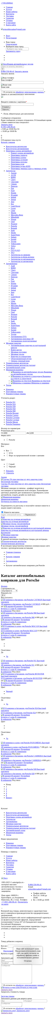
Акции (4, 477)
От (2, 433)
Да (7, 656)
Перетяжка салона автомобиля (19, 817)
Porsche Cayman (12, 420)
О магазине (11, 23)
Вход (8, 36)
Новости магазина (11, 512)
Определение (11, 44)
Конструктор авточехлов (16, 813)
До (28, 433)
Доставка (10, 16)
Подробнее (28, 606)
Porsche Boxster (12, 413)
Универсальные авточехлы (17, 826)
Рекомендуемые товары (16, 394)
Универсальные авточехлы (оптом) (20, 828)
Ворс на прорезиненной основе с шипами (26, 456)
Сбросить (10, 473)
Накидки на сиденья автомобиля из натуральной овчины (25, 530)
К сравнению (20, 609)
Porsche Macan (12, 422)
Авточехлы (10, 819)
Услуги (9, 9)
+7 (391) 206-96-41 (9, 902)
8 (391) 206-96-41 (8, 127)
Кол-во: (4, 946)
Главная (9, 7)
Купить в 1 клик (8, 609)
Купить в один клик (28, 987)
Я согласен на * (24, 985)
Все (7, 451)
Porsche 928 (11, 407)
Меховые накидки (8, 537)
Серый (12, 464)
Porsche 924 (11, 404)
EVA (11, 453)
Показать (10, 471)
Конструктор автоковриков (17, 815)
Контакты (10, 14)
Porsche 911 (10, 402)
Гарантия (10, 18)
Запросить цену (23, 1011)
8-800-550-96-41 (7, 71)
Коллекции (5, 533)
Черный (12, 467)
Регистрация (11, 38)
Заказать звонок (21, 71)
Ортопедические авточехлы (12, 544)
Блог (3, 517)
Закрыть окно (6, 125)
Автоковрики (11, 821)
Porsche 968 (11, 411)
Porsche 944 (11, 409)
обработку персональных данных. (30, 92)
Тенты (8, 835)
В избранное (6, 611)
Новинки (10, 389)
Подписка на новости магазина (14, 501)
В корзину (18, 606)
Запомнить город (13, 51)
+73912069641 (7, 3)
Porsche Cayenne (12, 418)
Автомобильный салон (15, 830)
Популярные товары (14, 392)
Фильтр (4, 586)
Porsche (12, 440)
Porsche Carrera (12, 415)
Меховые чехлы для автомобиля (14, 526)
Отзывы (9, 20)
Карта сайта (11, 25)
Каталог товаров (8, 142)
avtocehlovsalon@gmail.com (14, 29)
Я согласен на (24, 92)
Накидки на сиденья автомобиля (14, 521)
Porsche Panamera (13, 424)
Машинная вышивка (9, 499)
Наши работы (11, 12)
